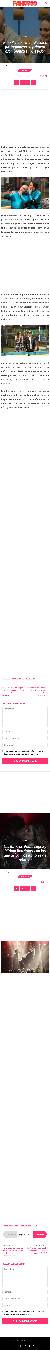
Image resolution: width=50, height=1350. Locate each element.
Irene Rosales (18, 678)
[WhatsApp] (33, 82)
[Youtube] (33, 1346)
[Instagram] (20, 1346)
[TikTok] (25, 1346)
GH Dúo (6, 678)
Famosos (25, 70)
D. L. (7, 66)
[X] (22, 82)
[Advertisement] (25, 119)
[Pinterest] (27, 82)
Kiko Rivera (30, 678)
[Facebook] (16, 82)
